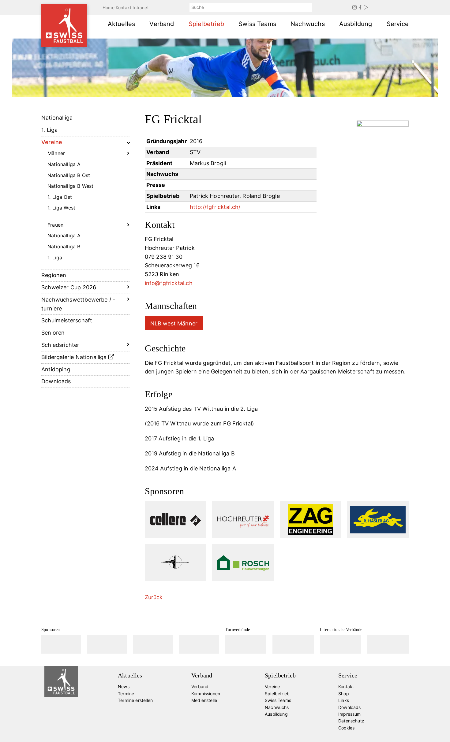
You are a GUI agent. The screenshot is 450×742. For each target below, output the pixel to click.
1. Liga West (61, 208)
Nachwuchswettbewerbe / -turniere (78, 304)
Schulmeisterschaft (66, 320)
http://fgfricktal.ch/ (215, 207)
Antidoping (55, 369)
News (123, 686)
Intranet (140, 7)
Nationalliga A (64, 164)
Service (398, 24)
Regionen (53, 275)
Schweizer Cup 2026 (68, 287)
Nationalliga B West (70, 186)
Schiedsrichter (60, 345)
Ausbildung (355, 24)
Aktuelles (121, 24)
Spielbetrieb (206, 24)
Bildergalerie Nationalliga (74, 357)
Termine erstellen (135, 700)
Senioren (53, 332)
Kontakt (123, 7)
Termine (126, 693)
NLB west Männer (174, 323)
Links (343, 700)
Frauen (55, 225)
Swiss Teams (257, 24)
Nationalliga (57, 117)
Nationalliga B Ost (68, 175)
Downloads (56, 381)
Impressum (349, 714)
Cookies (346, 727)
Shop (343, 693)
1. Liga (49, 130)
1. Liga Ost (59, 197)
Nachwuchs (308, 24)
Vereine (51, 142)
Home (108, 7)
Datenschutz (351, 720)
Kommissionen (205, 693)
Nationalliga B (64, 246)
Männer (56, 153)
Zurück (154, 597)
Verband (161, 24)
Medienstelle (204, 700)
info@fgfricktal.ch (169, 283)
